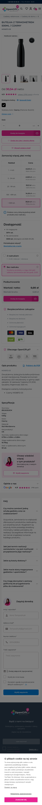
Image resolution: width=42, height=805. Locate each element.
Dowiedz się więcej (10, 787)
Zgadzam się (21, 800)
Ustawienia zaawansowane (21, 794)
